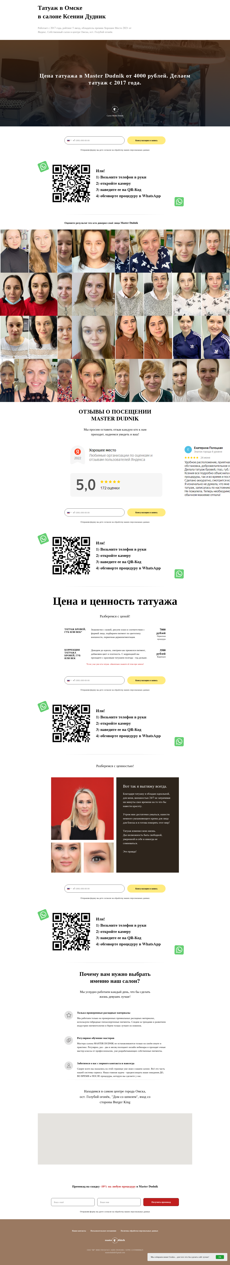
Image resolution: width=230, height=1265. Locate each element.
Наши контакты (79, 1230)
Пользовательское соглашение (103, 1230)
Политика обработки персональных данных (139, 1230)
